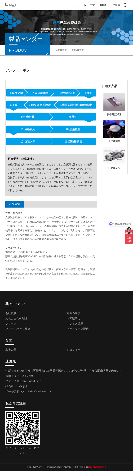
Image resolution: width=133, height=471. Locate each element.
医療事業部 (61, 50)
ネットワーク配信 (77, 328)
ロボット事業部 (109, 29)
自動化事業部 (107, 39)
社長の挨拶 (73, 313)
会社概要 (10, 313)
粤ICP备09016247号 (97, 467)
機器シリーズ (62, 29)
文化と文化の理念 (16, 318)
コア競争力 (73, 318)
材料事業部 (78, 50)
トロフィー (73, 349)
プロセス (10, 323)
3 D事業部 (89, 39)
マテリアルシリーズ (85, 29)
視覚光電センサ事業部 (67, 39)
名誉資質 (10, 349)
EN (84, 5)
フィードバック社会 (17, 328)
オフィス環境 (74, 323)
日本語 (102, 5)
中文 (92, 5)
